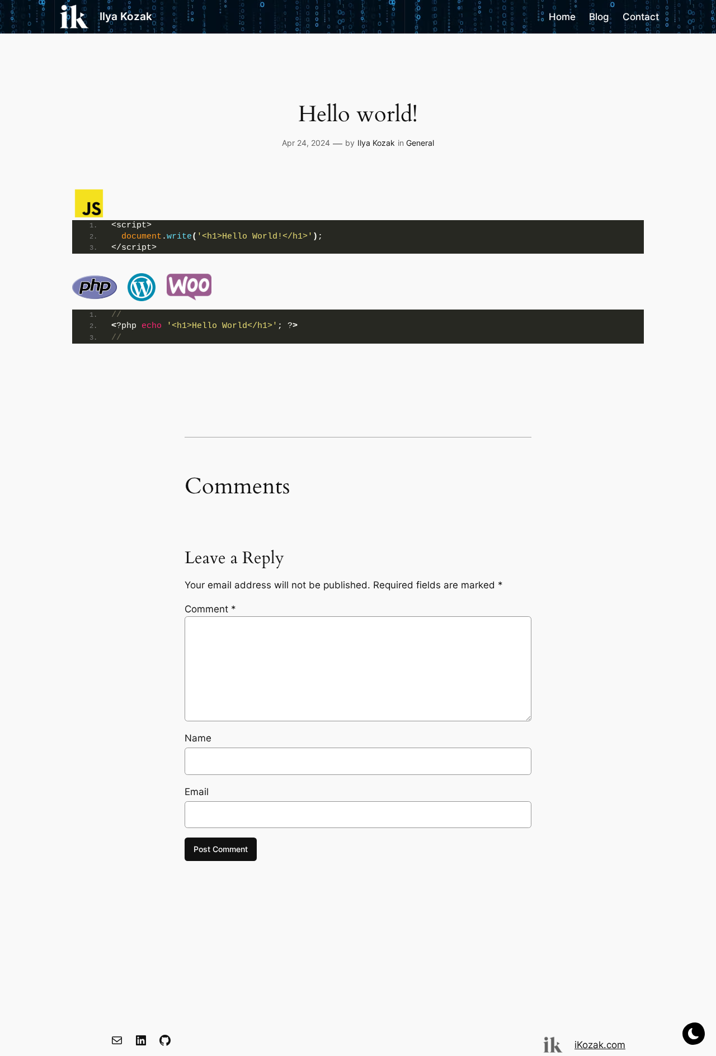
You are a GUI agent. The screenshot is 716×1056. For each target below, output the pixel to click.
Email (197, 791)
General (420, 143)
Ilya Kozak (126, 16)
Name (198, 738)
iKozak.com (599, 1044)
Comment (210, 609)
